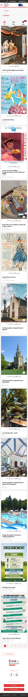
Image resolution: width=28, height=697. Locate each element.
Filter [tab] (23, 24)
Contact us (14, 685)
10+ (12, 646)
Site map (14, 695)
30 (19, 646)
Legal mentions (6, 695)
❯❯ (25, 646)
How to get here (14, 689)
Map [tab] (14, 24)
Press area (22, 695)
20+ (16, 646)
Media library (22, 1)
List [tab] (4, 24)
